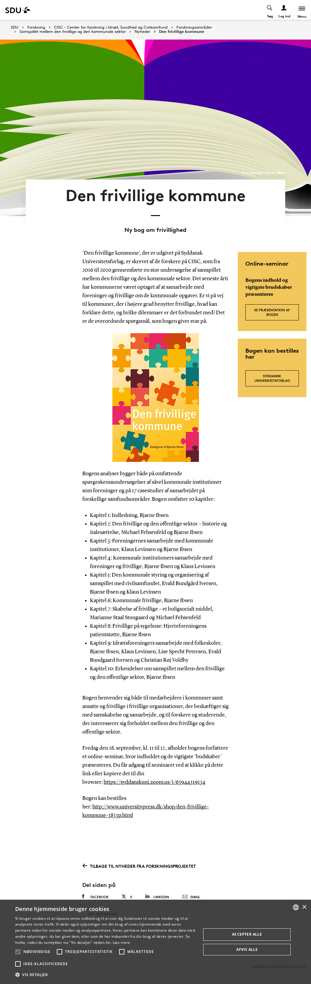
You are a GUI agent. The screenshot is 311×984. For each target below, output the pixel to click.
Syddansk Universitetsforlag (272, 378)
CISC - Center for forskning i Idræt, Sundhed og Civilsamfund (111, 27)
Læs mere (121, 942)
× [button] (304, 907)
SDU (15, 27)
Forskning (36, 27)
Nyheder (142, 32)
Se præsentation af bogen (272, 312)
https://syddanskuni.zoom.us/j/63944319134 (154, 782)
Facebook (100, 897)
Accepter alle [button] (247, 934)
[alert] (155, 942)
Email (195, 897)
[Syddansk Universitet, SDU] (17, 10)
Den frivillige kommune (181, 32)
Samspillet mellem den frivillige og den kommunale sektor (72, 32)
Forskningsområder (194, 27)
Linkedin (161, 897)
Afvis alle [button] (247, 949)
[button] (18, 952)
